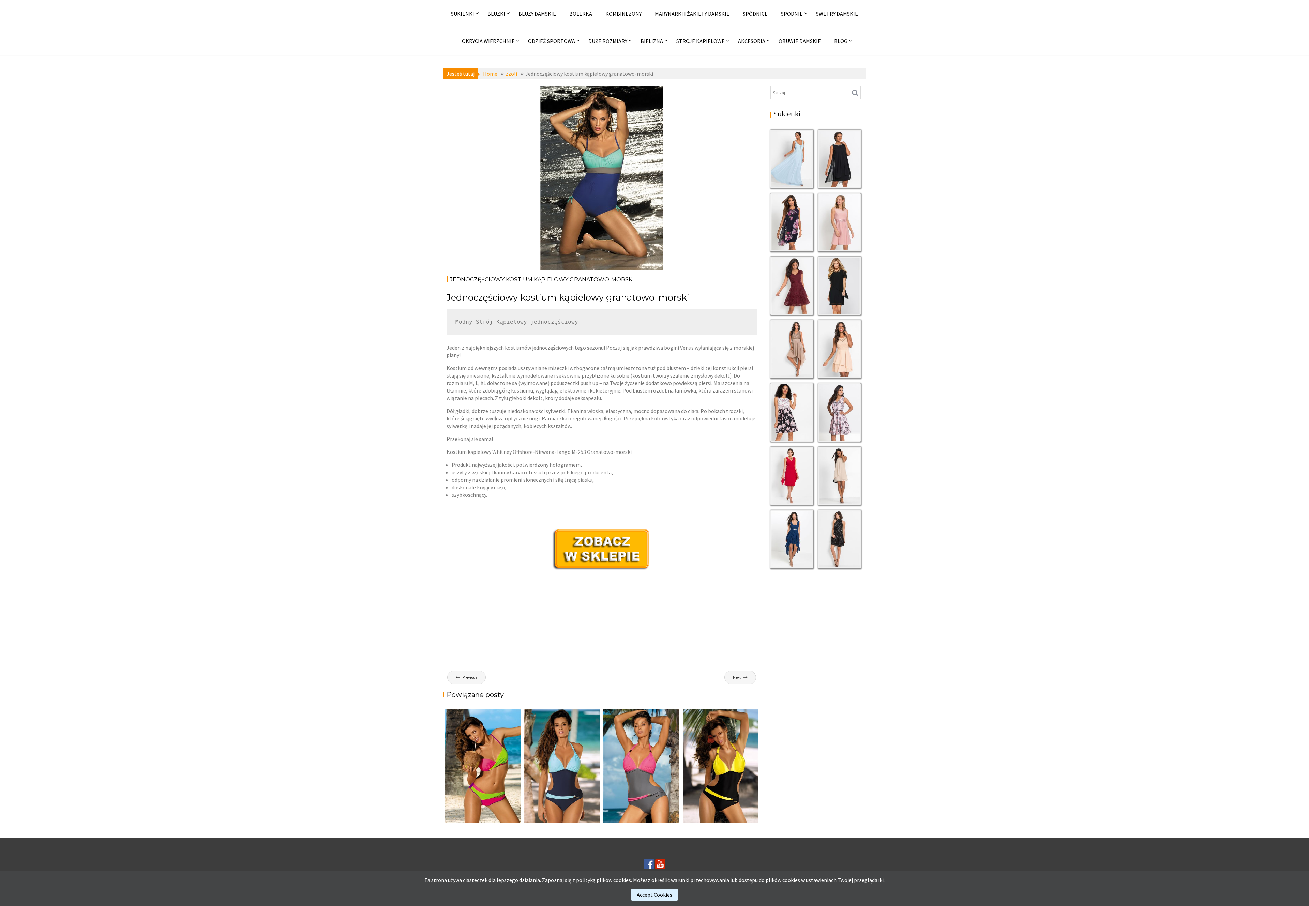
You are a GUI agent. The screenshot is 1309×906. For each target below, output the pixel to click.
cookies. (622, 880)
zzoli (563, 92)
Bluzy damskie (537, 13)
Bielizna (652, 40)
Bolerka (580, 13)
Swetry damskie (837, 13)
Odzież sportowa (551, 40)
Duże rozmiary (607, 40)
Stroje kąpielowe (700, 40)
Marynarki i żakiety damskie (692, 13)
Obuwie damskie (800, 40)
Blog (840, 40)
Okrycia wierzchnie (488, 40)
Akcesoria (751, 40)
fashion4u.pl (645, 122)
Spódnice (755, 13)
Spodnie (792, 13)
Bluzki (496, 13)
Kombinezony (623, 13)
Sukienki (462, 13)
